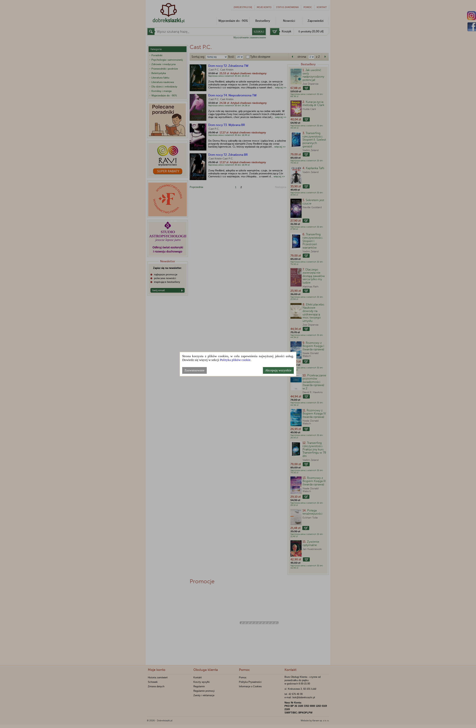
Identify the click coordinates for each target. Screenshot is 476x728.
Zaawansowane (194, 370)
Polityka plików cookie (235, 360)
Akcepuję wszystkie (278, 370)
